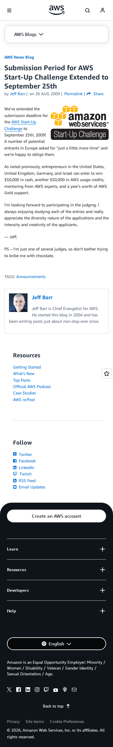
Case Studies (24, 392)
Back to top (53, 705)
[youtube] (55, 690)
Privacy (13, 721)
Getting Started (27, 367)
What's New (23, 373)
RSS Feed (27, 480)
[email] (74, 690)
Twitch (25, 473)
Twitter (25, 454)
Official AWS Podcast (32, 386)
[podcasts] (65, 690)
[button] (29, 34)
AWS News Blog (19, 57)
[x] (9, 690)
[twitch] (46, 690)
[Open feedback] (106, 373)
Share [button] (97, 93)
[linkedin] (27, 690)
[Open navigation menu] (9, 10)
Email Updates (31, 486)
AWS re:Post (24, 399)
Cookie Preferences (67, 721)
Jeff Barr (17, 93)
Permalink (73, 93)
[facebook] (18, 690)
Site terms (34, 721)
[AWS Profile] (102, 10)
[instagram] (37, 690)
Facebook (27, 460)
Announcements (30, 276)
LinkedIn (26, 467)
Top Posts (21, 380)
